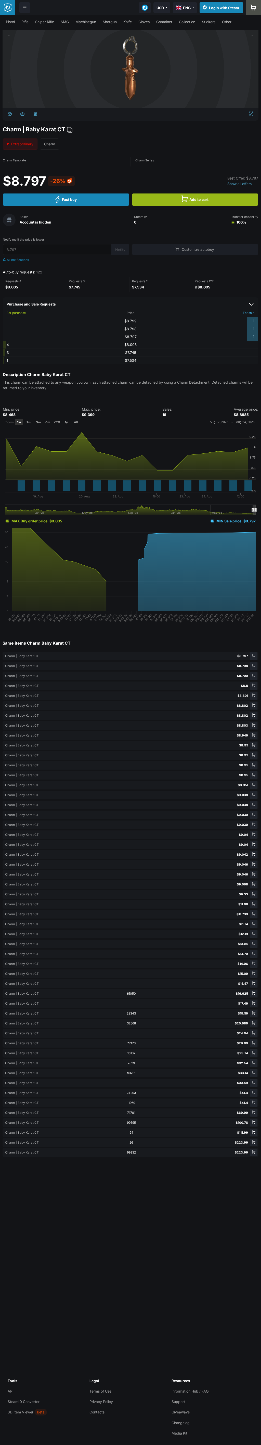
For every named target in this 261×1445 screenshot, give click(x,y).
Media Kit (179, 1433)
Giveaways (181, 1412)
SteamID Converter (24, 1401)
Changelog (181, 1423)
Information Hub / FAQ (190, 1391)
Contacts (97, 1412)
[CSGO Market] (7, 7)
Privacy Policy (101, 1401)
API (11, 1391)
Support (178, 1401)
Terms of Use (100, 1391)
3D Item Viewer (20, 1412)
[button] (10, 22)
